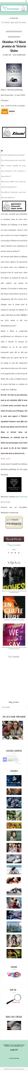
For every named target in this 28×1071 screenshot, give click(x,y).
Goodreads (23, 497)
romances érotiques (14, 36)
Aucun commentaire (19, 55)
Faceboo (6, 502)
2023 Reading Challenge (11, 756)
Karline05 (9, 758)
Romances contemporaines (13, 31)
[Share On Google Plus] (19, 553)
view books (18, 763)
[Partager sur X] (12, 553)
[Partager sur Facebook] (9, 553)
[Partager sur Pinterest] (16, 553)
